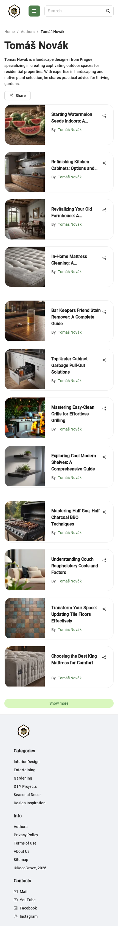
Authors (28, 31)
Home (9, 31)
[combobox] (76, 11)
